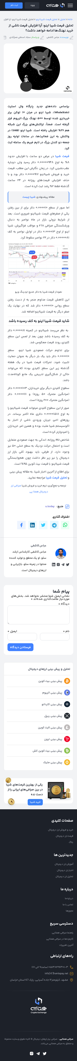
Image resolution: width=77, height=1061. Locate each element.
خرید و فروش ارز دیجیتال (60, 830)
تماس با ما (68, 905)
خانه (70, 19)
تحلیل (63, 19)
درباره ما (69, 898)
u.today (50, 506)
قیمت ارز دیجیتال (64, 836)
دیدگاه (64, 604)
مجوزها (69, 911)
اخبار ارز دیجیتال (65, 870)
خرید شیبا (35, 802)
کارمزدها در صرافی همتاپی (59, 939)
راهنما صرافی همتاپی (62, 933)
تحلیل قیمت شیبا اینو (47, 19)
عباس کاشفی (53, 37)
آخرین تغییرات (66, 945)
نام (66, 631)
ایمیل (12, 631)
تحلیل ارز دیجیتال (64, 876)
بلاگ (71, 842)
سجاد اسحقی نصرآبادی (20, 37)
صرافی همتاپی (55, 5)
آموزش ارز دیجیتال (64, 864)
